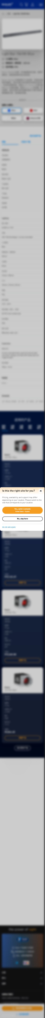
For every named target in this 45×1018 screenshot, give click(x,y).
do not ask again (9, 527)
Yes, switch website (22, 510)
